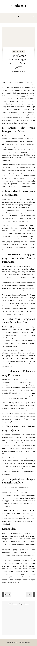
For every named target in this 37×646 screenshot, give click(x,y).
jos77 (23, 96)
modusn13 (18, 5)
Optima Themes (24, 642)
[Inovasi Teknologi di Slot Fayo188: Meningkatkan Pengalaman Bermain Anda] (6, 594)
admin (23, 71)
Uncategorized (18, 51)
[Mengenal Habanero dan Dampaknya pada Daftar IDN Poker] (30, 594)
